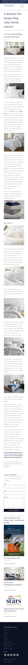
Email (7, 466)
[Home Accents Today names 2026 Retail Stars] (14, 600)
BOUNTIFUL (6, 634)
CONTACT (6, 639)
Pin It (20, 463)
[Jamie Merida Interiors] (9, 6)
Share (14, 463)
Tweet (7, 463)
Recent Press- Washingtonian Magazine (13, 583)
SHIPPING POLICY (8, 641)
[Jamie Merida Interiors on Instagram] (11, 655)
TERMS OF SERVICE (8, 648)
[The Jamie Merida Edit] (14, 541)
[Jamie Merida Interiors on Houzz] (14, 655)
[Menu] (22, 5)
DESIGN (5, 632)
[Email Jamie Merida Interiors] (17, 655)
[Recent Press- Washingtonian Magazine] (14, 574)
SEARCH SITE (7, 630)
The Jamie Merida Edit (12, 558)
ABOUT (5, 636)
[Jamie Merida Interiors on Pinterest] (8, 655)
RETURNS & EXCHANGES (9, 643)
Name (5, 483)
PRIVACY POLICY (7, 646)
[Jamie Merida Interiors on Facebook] (5, 655)
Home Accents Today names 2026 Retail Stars (14, 610)
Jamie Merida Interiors (12, 659)
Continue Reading (8, 563)
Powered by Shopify (8, 661)
